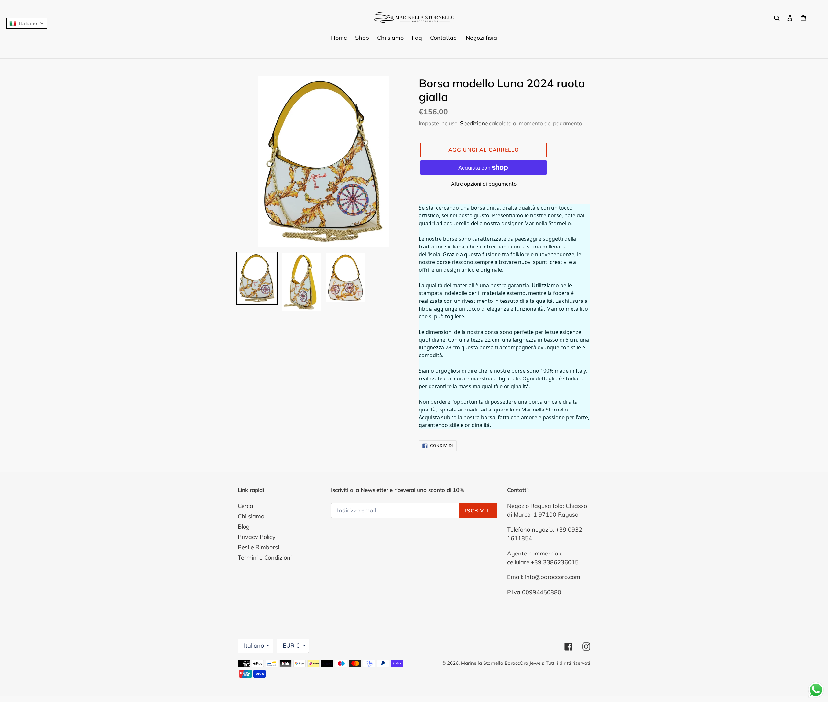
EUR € (291, 645)
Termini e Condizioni (265, 557)
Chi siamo (251, 516)
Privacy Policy (257, 537)
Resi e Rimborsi (258, 547)
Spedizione (474, 123)
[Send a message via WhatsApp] (816, 690)
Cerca (245, 506)
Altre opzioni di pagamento (484, 184)
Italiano (254, 645)
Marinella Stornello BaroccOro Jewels (502, 663)
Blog (244, 526)
